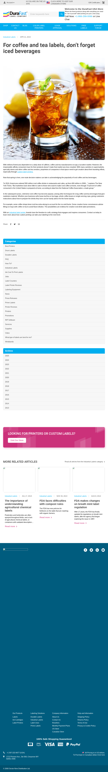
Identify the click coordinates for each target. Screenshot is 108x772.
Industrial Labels (9, 37)
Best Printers (10, 246)
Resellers (55, 723)
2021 (7, 373)
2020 (7, 377)
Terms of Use (82, 723)
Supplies (8, 329)
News (7, 294)
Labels (15, 717)
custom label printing (25, 172)
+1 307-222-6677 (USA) (16, 753)
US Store (55, 729)
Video (7, 333)
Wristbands (9, 342)
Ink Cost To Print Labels (14, 272)
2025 (7, 356)
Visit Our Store (17, 440)
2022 (7, 369)
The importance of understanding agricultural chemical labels (18, 505)
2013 (7, 408)
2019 (7, 382)
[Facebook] (10, 224)
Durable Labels (11, 255)
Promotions (9, 316)
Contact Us (15, 27)
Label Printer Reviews (13, 285)
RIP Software (10, 320)
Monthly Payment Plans (61, 726)
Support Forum (98, 27)
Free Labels (84, 27)
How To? (8, 263)
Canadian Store (58, 732)
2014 (7, 403)
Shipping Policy (83, 717)
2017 (7, 390)
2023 (7, 364)
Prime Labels (10, 303)
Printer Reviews (11, 307)
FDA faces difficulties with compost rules (53, 502)
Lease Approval (57, 27)
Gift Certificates (94, 2)
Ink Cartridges (18, 720)
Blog (25, 25)
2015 (7, 399)
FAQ (7, 259)
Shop (5, 25)
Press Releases (11, 298)
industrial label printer (17, 212)
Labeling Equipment (12, 289)
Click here (101, 755)
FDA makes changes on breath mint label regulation (87, 504)
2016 (7, 395)
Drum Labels (10, 250)
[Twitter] (15, 224)
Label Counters (11, 281)
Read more (10, 526)
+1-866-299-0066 (83, 16)
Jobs (7, 276)
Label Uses (35, 723)
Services (8, 324)
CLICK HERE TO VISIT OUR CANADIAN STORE (62, 3)
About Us (55, 717)
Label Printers (18, 723)
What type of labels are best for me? (18, 337)
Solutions (71, 25)
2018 (7, 386)
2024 (7, 360)
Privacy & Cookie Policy (87, 726)
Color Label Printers (39, 27)
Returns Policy (83, 720)
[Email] (19, 224)
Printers (8, 311)
